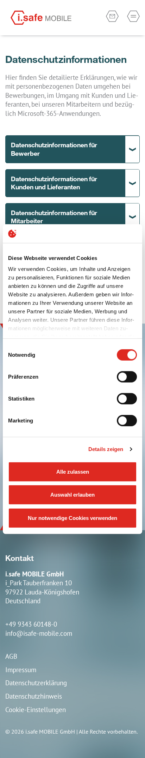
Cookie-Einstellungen (35, 709)
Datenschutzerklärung (36, 682)
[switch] (127, 376)
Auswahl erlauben (72, 495)
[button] (72, 149)
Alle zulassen (72, 471)
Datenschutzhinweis (33, 696)
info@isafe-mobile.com (38, 633)
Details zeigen (105, 449)
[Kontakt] (112, 16)
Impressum (20, 669)
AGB (11, 656)
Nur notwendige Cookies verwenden (72, 518)
